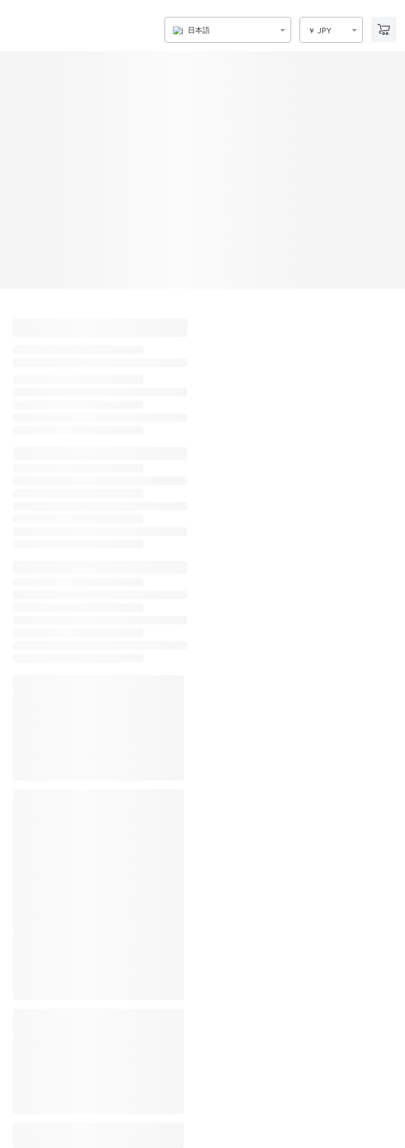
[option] (191, 30)
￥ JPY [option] (319, 30)
